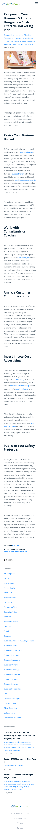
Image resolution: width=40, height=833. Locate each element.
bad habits (8, 593)
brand (6, 631)
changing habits (10, 703)
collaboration (9, 713)
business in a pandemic (13, 650)
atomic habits (9, 588)
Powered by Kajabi (20, 818)
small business (10, 44)
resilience (31, 41)
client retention (10, 708)
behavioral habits (11, 621)
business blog (18, 379)
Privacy (20, 828)
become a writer (10, 607)
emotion (11, 750)
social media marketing (19, 386)
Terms (20, 823)
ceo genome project (12, 698)
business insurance (11, 655)
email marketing (21, 389)
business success (11, 684)
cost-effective (24, 35)
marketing (20, 38)
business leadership (12, 660)
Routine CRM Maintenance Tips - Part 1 (20, 760)
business (7, 636)
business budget (26, 152)
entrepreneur (9, 38)
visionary (18, 750)
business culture (10, 645)
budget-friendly (18, 174)
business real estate (12, 674)
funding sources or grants (25, 180)
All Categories (9, 573)
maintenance (11, 766)
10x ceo (7, 578)
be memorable (10, 597)
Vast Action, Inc (23, 257)
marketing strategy (18, 41)
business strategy (11, 679)
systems (20, 766)
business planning (11, 35)
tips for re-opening (25, 44)
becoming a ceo (10, 612)
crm (5, 766)
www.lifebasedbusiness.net (16, 551)
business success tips (13, 689)
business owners (11, 665)
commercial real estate (13, 718)
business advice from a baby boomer (19, 641)
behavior (7, 617)
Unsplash (16, 545)
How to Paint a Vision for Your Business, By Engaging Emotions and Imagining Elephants (19, 735)
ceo (5, 694)
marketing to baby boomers (13, 789)
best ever (7, 626)
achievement (9, 583)
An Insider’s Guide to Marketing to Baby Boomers (18, 776)
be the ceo (8, 602)
